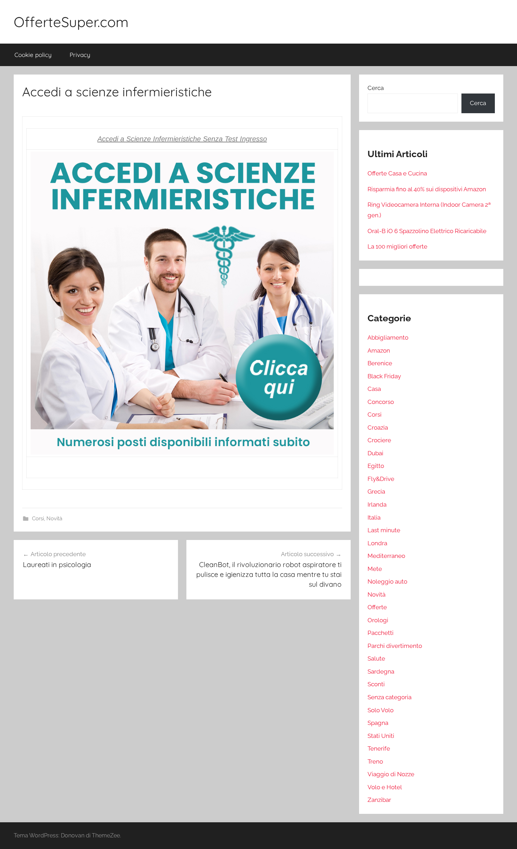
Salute (376, 658)
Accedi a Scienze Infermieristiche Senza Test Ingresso (182, 139)
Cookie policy (33, 54)
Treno (375, 761)
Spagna (378, 722)
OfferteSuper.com (71, 22)
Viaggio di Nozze (391, 774)
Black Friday (384, 376)
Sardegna (381, 671)
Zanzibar (379, 799)
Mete (375, 568)
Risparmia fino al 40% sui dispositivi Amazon (427, 189)
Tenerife (379, 748)
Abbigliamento (388, 337)
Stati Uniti (381, 735)
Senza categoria (389, 697)
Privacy (80, 54)
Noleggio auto (387, 581)
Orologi (378, 620)
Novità (54, 518)
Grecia (376, 491)
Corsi (38, 518)
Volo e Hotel (385, 787)
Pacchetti (381, 632)
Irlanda (377, 504)
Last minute (384, 530)
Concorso (381, 401)
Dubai (375, 453)
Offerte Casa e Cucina (397, 173)
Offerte (377, 607)
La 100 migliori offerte (397, 246)
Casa (374, 388)
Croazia (378, 427)
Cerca (376, 87)
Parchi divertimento (395, 645)
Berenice (380, 363)
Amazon (379, 350)
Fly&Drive (381, 478)
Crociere (379, 440)
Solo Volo (381, 710)
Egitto (376, 465)
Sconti (376, 684)
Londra (377, 543)
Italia (374, 517)
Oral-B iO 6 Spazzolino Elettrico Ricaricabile (427, 230)
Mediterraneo (386, 555)
